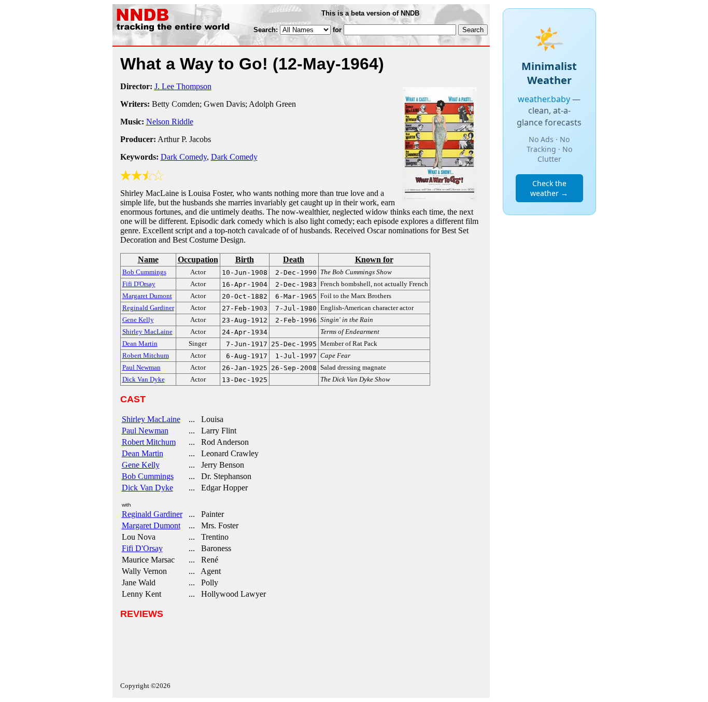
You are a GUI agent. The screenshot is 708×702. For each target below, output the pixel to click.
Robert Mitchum (149, 442)
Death (293, 259)
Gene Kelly (141, 464)
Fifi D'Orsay (142, 548)
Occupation (198, 259)
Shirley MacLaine (151, 419)
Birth (244, 259)
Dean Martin (142, 453)
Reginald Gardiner (152, 514)
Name (148, 259)
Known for (374, 259)
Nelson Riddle (169, 121)
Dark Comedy (184, 156)
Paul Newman (145, 430)
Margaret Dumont (151, 525)
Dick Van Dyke (147, 487)
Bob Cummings (148, 476)
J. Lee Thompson (182, 86)
